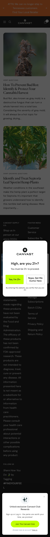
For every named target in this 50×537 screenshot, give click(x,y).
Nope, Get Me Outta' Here (35, 279)
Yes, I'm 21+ (14, 279)
